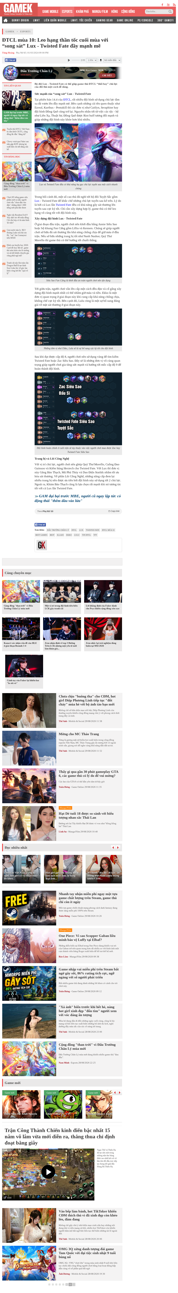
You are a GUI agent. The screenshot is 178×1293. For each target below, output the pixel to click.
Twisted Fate (63, 204)
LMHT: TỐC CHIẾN (81, 20)
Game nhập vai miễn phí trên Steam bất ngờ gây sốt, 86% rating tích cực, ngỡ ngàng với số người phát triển (89, 973)
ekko (69, 535)
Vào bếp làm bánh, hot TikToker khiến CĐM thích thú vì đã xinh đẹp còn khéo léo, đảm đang (88, 1215)
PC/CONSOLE (145, 20)
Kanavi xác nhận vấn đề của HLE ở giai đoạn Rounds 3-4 (20, 644)
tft (95, 535)
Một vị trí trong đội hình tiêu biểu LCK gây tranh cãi (61, 607)
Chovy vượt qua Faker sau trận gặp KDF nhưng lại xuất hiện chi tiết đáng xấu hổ (18, 145)
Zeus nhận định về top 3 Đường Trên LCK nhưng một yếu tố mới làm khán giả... (61, 646)
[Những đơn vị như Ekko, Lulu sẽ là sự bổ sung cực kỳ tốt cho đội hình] (78, 327)
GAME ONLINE (125, 20)
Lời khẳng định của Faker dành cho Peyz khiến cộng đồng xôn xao (102, 607)
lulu (76, 535)
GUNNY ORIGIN (20, 20)
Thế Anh (63, 721)
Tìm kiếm (170, 11)
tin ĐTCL (86, 535)
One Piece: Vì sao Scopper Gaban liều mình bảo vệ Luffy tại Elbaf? (87, 938)
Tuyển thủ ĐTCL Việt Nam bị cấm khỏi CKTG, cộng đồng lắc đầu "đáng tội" (18, 131)
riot (52, 535)
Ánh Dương (64, 1274)
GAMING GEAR (104, 20)
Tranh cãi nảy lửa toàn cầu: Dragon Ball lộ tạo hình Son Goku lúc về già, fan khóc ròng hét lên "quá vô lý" (18, 268)
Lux (37, 200)
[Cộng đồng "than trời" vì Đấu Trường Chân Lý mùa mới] (17, 171)
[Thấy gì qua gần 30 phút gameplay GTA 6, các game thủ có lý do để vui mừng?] (29, 785)
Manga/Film (74, 831)
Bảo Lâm (63, 956)
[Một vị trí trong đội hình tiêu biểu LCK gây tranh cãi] (62, 592)
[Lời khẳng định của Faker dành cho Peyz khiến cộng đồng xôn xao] (103, 592)
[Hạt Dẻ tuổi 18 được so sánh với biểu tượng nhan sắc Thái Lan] (29, 823)
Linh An (63, 831)
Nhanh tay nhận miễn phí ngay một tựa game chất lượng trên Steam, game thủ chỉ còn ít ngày (88, 898)
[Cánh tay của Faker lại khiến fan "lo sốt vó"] (24, 667)
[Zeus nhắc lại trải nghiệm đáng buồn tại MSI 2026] (103, 629)
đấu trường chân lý (58, 530)
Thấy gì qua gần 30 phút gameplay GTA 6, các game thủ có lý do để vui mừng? (88, 774)
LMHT (36, 20)
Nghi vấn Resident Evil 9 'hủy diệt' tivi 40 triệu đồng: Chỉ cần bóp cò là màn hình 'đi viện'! (18, 219)
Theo (78, 511)
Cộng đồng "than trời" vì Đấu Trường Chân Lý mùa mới (17, 186)
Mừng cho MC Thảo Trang (79, 734)
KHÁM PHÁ (82, 11)
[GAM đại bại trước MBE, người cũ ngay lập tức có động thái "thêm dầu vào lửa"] (17, 100)
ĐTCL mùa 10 (108, 530)
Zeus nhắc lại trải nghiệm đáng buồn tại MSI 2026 (101, 644)
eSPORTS (67, 11)
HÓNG (114, 11)
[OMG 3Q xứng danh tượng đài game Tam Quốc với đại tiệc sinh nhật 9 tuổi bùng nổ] (29, 1263)
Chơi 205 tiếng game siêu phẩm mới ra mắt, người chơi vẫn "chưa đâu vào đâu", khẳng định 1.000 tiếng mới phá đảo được (17, 202)
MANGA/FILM (100, 11)
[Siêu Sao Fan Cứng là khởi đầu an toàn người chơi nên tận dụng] (78, 261)
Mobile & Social (76, 721)
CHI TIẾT (107, 75)
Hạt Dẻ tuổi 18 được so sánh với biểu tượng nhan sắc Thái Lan (86, 815)
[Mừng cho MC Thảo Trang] (29, 748)
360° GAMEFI (165, 20)
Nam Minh (64, 1062)
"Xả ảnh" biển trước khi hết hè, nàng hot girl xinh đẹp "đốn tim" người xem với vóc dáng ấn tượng (88, 1011)
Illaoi (60, 535)
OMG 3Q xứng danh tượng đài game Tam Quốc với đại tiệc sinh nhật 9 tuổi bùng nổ (87, 1253)
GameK (10, 31)
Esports (25, 31)
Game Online (78, 787)
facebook (162, 4)
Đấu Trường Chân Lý (36, 71)
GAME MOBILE (50, 11)
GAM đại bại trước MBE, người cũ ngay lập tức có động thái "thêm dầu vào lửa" (16, 116)
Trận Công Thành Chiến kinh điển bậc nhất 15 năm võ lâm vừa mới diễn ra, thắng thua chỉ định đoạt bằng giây (60, 1136)
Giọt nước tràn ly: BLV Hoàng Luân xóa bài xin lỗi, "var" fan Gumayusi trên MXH (17, 234)
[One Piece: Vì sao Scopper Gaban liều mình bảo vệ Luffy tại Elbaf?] (29, 945)
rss (174, 4)
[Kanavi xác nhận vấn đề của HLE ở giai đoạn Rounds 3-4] (21, 629)
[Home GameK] (5, 19)
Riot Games (41, 535)
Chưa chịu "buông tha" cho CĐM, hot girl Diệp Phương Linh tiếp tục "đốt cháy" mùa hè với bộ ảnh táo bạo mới (87, 700)
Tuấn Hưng (64, 787)
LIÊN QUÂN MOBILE (55, 20)
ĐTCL (67, 99)
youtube (168, 4)
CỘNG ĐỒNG (128, 11)
